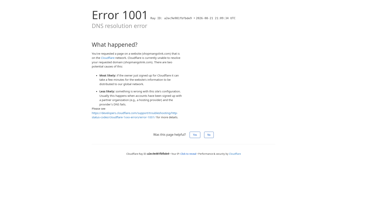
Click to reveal (188, 153)
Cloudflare (107, 58)
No (208, 134)
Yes (195, 134)
